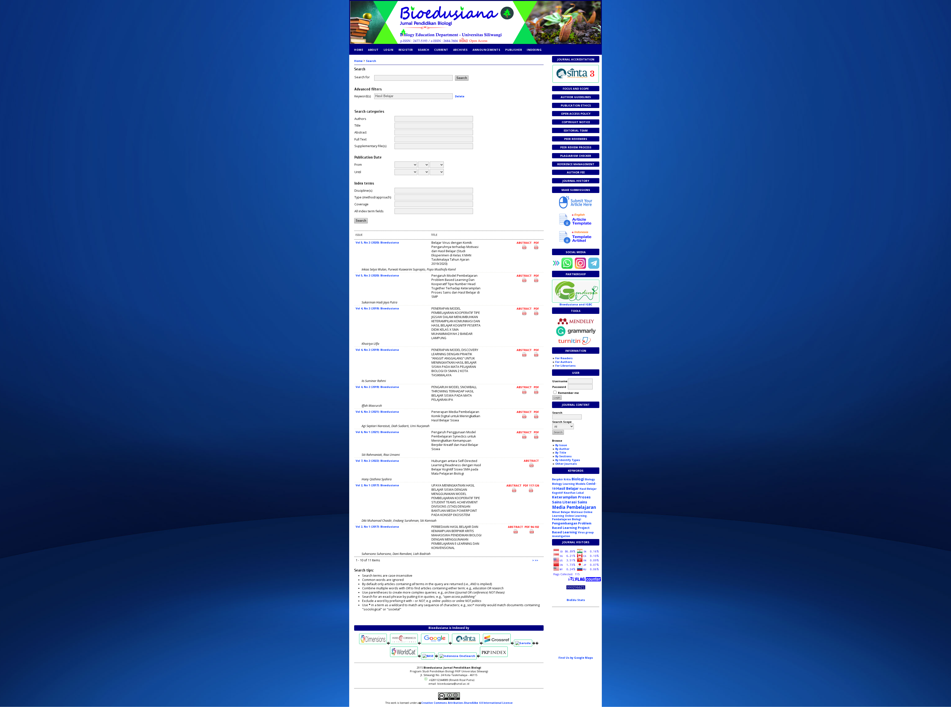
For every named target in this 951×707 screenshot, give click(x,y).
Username (559, 381)
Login (389, 50)
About (373, 50)
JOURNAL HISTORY (575, 181)
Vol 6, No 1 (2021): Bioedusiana (377, 432)
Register (405, 50)
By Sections (563, 456)
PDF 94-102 (532, 527)
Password (559, 387)
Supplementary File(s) (370, 146)
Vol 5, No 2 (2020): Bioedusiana (377, 242)
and (575, 304)
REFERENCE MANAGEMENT (575, 164)
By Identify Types (567, 460)
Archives (460, 50)
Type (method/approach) (372, 197)
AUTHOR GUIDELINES (576, 97)
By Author (562, 449)
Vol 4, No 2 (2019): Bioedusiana (377, 308)
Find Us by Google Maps (575, 657)
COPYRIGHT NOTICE (576, 122)
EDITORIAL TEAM (576, 130)
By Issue (561, 445)
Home (358, 50)
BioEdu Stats (576, 600)
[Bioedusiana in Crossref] (497, 643)
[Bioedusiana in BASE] (428, 656)
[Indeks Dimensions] (373, 643)
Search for (362, 77)
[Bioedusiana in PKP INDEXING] (494, 656)
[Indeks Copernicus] (404, 643)
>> (536, 560)
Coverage (361, 204)
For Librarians (565, 365)
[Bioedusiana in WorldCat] (404, 656)
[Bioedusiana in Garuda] (523, 643)
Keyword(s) (362, 96)
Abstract (360, 132)
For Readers (564, 358)
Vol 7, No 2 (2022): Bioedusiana (377, 460)
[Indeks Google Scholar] (435, 643)
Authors (360, 119)
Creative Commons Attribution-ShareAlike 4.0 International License (467, 703)
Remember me (568, 393)
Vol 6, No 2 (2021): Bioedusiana (377, 411)
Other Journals (566, 463)
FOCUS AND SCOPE (576, 88)
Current (441, 50)
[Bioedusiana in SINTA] (466, 643)
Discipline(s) (363, 191)
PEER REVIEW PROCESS (575, 147)
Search (423, 50)
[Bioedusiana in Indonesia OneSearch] (457, 656)
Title (357, 125)
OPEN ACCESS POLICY (575, 113)
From (358, 165)
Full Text (360, 139)
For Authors (563, 362)
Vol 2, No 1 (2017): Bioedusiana (377, 485)
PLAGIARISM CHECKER (575, 156)
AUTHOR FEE (576, 172)
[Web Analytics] (575, 588)
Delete (459, 96)
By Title (560, 452)
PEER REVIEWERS (575, 139)
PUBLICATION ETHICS (576, 105)
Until (357, 172)
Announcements (486, 50)
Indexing (534, 50)
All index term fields (369, 211)
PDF (536, 243)
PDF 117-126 (531, 485)
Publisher (513, 50)
